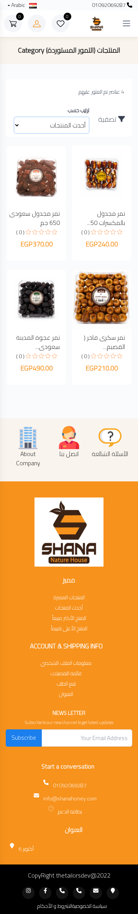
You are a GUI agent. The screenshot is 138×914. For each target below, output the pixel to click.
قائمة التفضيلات (66, 673)
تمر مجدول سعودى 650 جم (34, 218)
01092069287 (109, 5)
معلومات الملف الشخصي (66, 663)
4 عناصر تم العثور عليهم (101, 91)
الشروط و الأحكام (54, 906)
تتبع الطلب (66, 684)
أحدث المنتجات (69, 608)
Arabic (18, 5)
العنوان (66, 694)
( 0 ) (85, 232)
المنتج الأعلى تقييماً (69, 629)
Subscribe (24, 737)
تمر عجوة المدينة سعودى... (38, 342)
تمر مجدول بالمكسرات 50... (106, 218)
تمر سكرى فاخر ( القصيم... (104, 342)
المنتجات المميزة (69, 597)
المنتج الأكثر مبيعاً (69, 618)
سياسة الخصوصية (89, 906)
